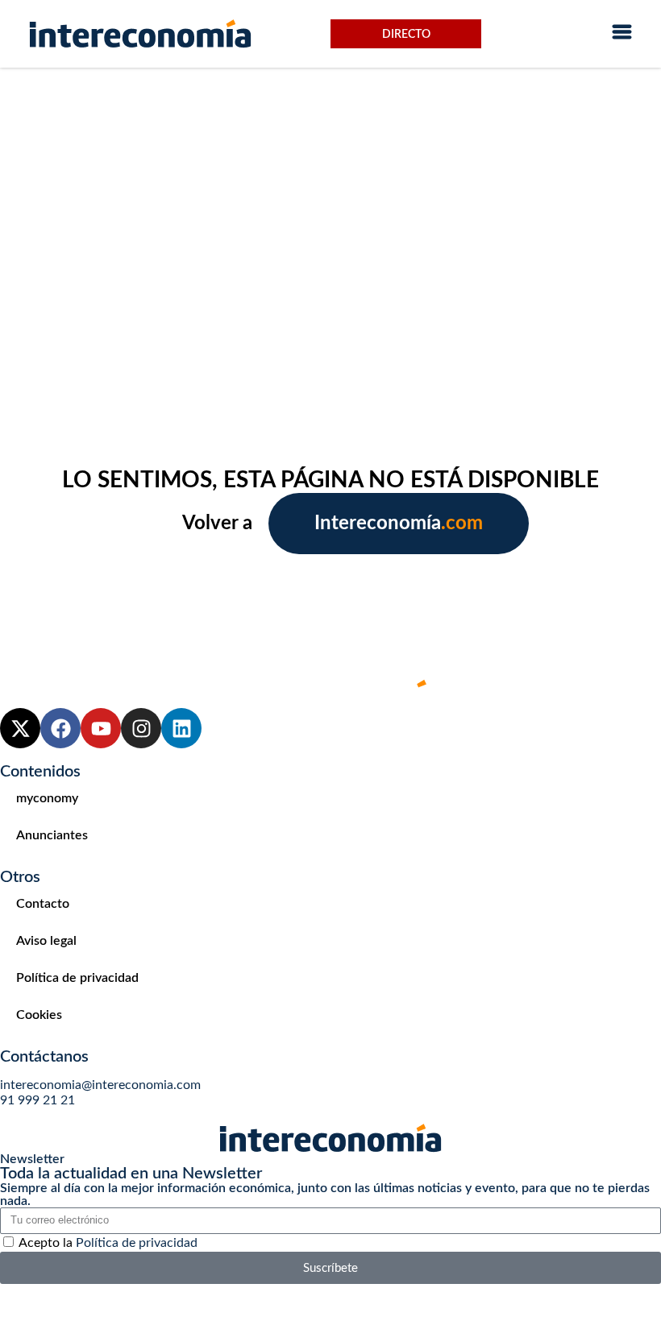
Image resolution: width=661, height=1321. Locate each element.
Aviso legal (46, 940)
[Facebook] (60, 728)
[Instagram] (141, 728)
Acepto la (108, 1242)
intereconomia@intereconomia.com (100, 1085)
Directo (406, 34)
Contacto (42, 903)
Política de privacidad (77, 977)
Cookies (39, 1014)
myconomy (47, 798)
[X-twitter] (20, 728)
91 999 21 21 (37, 1100)
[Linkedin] (181, 728)
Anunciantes (52, 835)
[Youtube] (101, 728)
